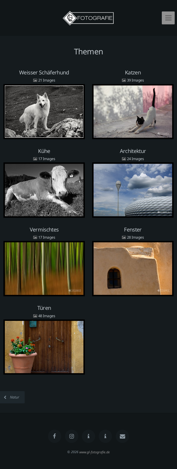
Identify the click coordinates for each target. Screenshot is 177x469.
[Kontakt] (122, 436)
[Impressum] (105, 436)
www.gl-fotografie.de (94, 452)
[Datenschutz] (88, 436)
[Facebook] (54, 436)
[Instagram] (71, 436)
